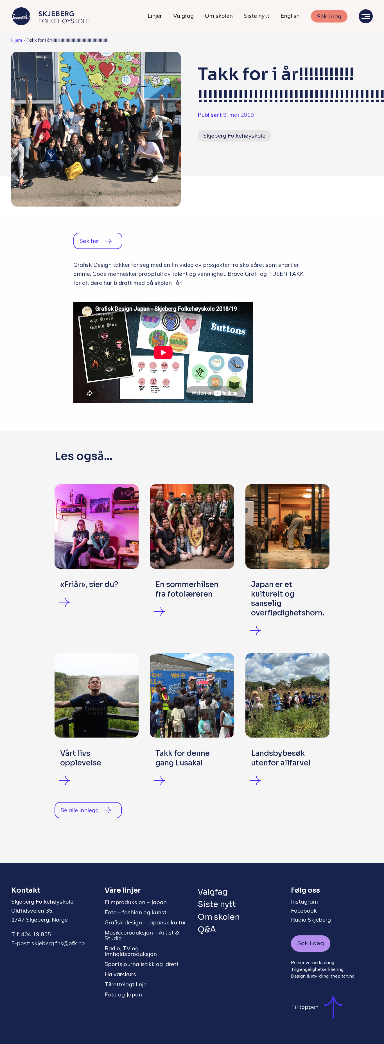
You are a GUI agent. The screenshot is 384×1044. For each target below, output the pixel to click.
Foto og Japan (123, 994)
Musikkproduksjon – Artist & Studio (142, 935)
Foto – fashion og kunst (135, 912)
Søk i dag (329, 16)
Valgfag (183, 15)
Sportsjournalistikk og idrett (142, 963)
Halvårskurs (120, 974)
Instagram (304, 901)
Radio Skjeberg (311, 919)
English (290, 15)
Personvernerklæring (312, 962)
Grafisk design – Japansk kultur (145, 922)
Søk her (89, 240)
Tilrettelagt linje (125, 984)
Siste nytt (256, 15)
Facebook (304, 910)
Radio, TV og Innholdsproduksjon (131, 951)
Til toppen (305, 1006)
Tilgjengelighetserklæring (317, 969)
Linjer (155, 15)
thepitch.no (342, 976)
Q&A (207, 930)
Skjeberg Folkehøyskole (234, 135)
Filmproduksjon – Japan (136, 902)
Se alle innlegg (80, 810)
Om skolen (219, 15)
